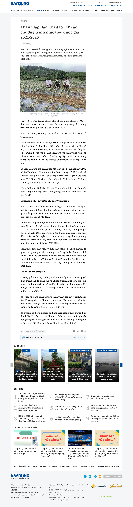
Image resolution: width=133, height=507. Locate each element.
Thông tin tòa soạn (113, 476)
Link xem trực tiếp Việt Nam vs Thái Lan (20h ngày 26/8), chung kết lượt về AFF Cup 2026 (31, 397)
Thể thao (81, 10)
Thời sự (16, 10)
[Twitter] (78, 331)
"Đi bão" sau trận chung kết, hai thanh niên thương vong (68, 418)
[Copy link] (85, 331)
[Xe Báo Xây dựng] (116, 486)
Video (108, 10)
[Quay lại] (21, 331)
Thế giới (97, 10)
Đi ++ (103, 10)
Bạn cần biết (20, 466)
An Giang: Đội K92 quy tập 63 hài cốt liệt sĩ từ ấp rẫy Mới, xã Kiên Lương (68, 397)
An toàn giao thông (102, 6)
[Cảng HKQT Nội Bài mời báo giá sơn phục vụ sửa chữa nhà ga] (26, 438)
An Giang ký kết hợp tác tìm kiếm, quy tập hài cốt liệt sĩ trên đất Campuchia (31, 408)
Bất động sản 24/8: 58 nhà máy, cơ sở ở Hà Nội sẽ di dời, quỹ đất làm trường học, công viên (53, 373)
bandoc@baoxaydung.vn (63, 495)
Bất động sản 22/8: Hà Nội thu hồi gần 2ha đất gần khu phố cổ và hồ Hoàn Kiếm (26, 375)
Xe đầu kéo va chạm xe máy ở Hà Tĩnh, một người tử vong (107, 376)
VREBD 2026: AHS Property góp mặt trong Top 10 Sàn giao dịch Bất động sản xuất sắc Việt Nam (79, 453)
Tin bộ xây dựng (116, 6)
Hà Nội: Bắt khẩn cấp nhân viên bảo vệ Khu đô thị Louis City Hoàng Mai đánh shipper (32, 418)
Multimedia (115, 10)
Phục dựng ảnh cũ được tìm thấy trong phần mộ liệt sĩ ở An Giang (104, 408)
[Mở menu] (121, 10)
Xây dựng (23, 10)
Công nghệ (89, 10)
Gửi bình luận (79, 338)
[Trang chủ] (11, 10)
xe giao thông (77, 6)
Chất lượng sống (57, 10)
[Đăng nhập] (105, 2)
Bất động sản (89, 6)
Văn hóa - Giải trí (70, 10)
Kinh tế (39, 10)
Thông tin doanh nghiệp (25, 428)
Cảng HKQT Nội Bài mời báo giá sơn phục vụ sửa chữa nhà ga (25, 451)
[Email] (82, 331)
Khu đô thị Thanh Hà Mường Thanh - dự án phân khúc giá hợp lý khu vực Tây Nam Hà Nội (62, 466)
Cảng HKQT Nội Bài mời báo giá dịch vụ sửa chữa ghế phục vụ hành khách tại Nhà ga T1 (106, 452)
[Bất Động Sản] (98, 486)
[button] (66, 383)
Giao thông (32, 10)
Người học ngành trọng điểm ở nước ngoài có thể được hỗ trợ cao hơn (105, 418)
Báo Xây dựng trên (30, 331)
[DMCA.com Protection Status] (107, 496)
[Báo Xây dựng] (20, 4)
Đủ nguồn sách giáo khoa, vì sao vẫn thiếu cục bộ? (104, 397)
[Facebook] (74, 331)
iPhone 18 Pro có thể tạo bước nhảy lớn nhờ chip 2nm (68, 407)
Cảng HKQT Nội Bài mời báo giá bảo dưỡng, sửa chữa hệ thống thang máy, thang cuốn (53, 452)
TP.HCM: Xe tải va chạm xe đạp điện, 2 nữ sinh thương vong (80, 376)
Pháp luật (46, 10)
